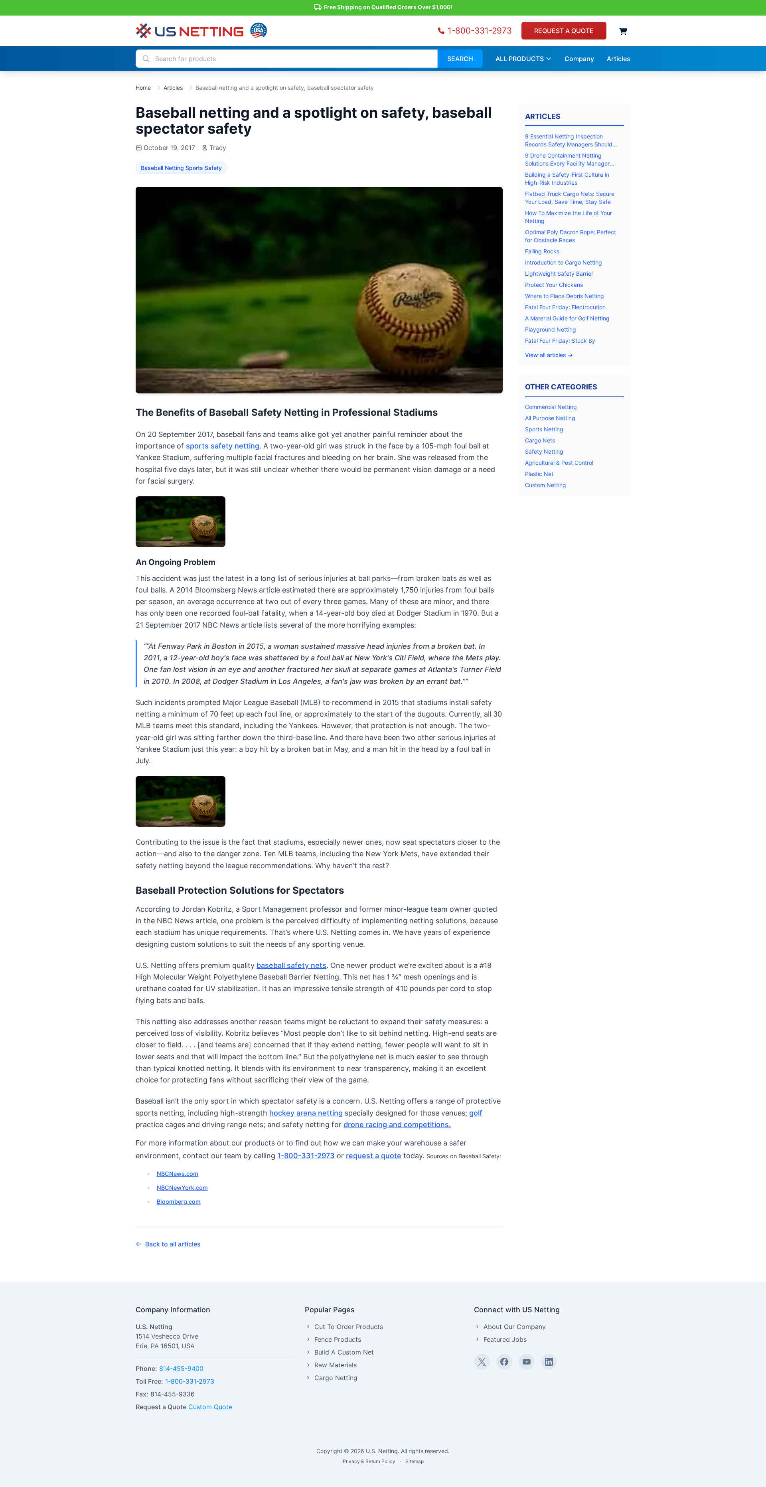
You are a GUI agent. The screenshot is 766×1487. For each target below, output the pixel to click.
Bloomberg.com (179, 1201)
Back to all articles (173, 1244)
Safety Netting (544, 451)
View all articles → (549, 355)
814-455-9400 (181, 1368)
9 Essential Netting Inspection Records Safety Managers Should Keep (568, 140)
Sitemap (414, 1461)
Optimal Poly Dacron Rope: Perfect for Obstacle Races (570, 236)
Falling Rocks (542, 251)
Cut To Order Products (348, 1327)
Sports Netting (544, 429)
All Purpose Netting (550, 418)
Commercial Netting (551, 406)
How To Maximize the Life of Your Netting (568, 216)
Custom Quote (210, 1407)
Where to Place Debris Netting (564, 295)
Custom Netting (545, 485)
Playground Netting (550, 329)
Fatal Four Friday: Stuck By (560, 340)
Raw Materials (335, 1365)
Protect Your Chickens (554, 284)
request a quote (373, 1155)
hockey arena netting (306, 1113)
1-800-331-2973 (306, 1155)
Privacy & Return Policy (369, 1461)
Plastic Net (539, 473)
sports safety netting (222, 446)
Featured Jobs (505, 1339)
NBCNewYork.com (182, 1187)
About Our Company (515, 1327)
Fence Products (337, 1339)
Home (143, 87)
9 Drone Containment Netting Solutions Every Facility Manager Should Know (567, 160)
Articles (173, 87)
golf (475, 1113)
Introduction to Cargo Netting (563, 262)
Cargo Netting (335, 1378)
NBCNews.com (177, 1173)
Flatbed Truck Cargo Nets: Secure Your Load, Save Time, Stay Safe (569, 197)
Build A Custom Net (344, 1352)
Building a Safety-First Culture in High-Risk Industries (567, 178)
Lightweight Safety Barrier (559, 273)
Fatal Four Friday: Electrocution (565, 307)
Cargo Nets (540, 440)
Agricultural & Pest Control (559, 462)
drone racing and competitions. (397, 1124)
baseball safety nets (291, 965)
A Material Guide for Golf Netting (567, 318)
